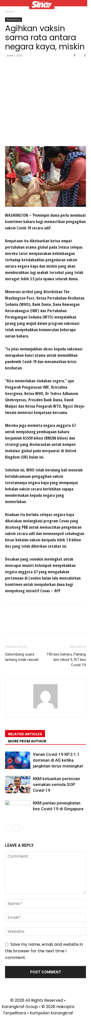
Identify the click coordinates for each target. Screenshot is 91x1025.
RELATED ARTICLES (25, 734)
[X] (22, 67)
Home (9, 11)
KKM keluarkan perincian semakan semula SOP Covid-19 (56, 784)
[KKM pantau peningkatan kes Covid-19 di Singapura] (17, 809)
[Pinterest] (33, 67)
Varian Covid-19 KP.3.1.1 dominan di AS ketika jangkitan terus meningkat (58, 760)
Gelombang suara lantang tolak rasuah (22, 657)
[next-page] (16, 828)
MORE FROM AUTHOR (27, 741)
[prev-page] (8, 828)
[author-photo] (45, 708)
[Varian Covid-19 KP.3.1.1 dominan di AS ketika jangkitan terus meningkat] (17, 760)
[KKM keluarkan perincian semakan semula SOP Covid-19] (17, 784)
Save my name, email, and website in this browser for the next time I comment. (44, 950)
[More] (57, 67)
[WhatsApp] (45, 67)
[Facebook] (10, 67)
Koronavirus (13, 19)
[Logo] (42, 5)
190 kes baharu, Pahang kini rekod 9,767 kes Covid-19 (66, 659)
